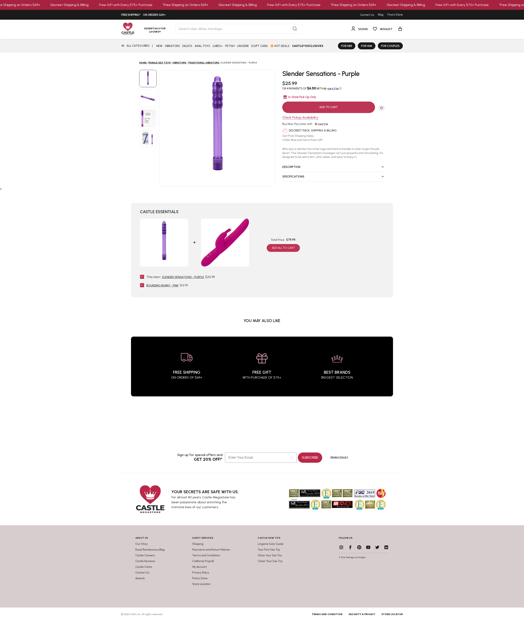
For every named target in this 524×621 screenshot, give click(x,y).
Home (143, 62)
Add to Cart (328, 107)
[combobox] (238, 29)
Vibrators (179, 62)
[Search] (294, 29)
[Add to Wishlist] (381, 108)
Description (291, 167)
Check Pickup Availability (300, 117)
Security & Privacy (362, 614)
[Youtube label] (368, 547)
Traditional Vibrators (203, 62)
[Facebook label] (350, 547)
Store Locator (392, 614)
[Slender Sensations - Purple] (147, 78)
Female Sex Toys (159, 62)
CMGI (133, 614)
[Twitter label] (377, 547)
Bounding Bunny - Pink (162, 285)
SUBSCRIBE (310, 457)
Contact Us (367, 15)
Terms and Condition (327, 614)
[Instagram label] (341, 547)
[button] (333, 88)
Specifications (293, 176)
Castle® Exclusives (307, 46)
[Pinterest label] (359, 547)
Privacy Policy (339, 457)
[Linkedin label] (386, 547)
